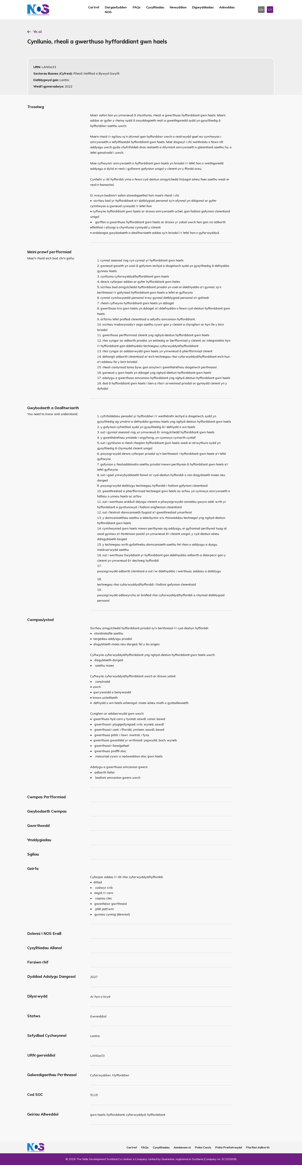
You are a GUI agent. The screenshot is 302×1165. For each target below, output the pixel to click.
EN (261, 9)
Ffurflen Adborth (257, 1147)
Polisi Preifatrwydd (228, 1147)
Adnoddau (227, 7)
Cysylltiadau (155, 7)
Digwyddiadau (203, 7)
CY (270, 9)
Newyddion (178, 7)
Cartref (93, 7)
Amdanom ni (182, 1147)
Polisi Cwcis (203, 1147)
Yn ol (37, 31)
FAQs (137, 7)
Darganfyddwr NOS (116, 9)
